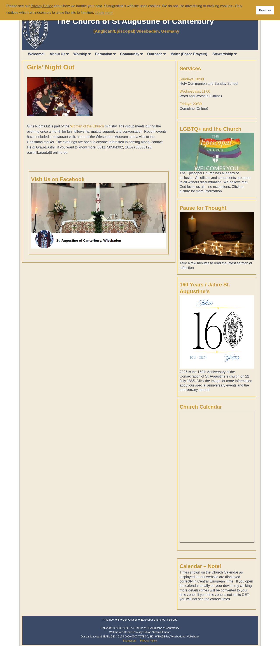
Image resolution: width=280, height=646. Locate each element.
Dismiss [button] (265, 10)
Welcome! (36, 54)
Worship (80, 54)
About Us (57, 54)
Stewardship (222, 54)
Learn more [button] (103, 12)
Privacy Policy (148, 640)
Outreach (155, 54)
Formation (103, 54)
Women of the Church (87, 126)
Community (129, 54)
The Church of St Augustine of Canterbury (135, 21)
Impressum (129, 640)
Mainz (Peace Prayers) (188, 54)
